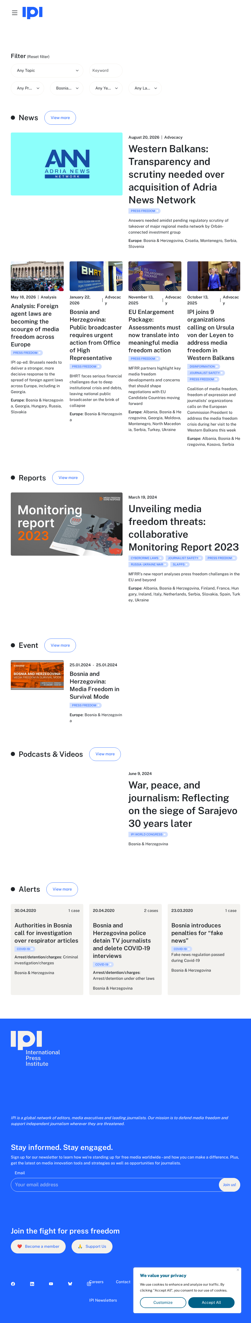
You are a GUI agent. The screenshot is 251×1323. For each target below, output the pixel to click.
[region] (187, 1290)
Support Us (92, 1246)
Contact (123, 1281)
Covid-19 (23, 949)
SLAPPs (179, 564)
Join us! (229, 1184)
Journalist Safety (205, 373)
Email (20, 1173)
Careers (96, 1281)
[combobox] (47, 70)
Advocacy (173, 137)
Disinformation (202, 366)
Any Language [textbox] (143, 88)
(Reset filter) (38, 56)
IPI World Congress (147, 834)
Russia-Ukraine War (147, 564)
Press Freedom (143, 211)
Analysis (48, 297)
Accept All (211, 1302)
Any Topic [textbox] (26, 70)
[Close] (238, 1270)
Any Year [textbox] (103, 88)
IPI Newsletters (103, 1300)
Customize (163, 1302)
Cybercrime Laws (144, 558)
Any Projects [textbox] (25, 88)
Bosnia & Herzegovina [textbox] (64, 88)
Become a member (38, 1246)
